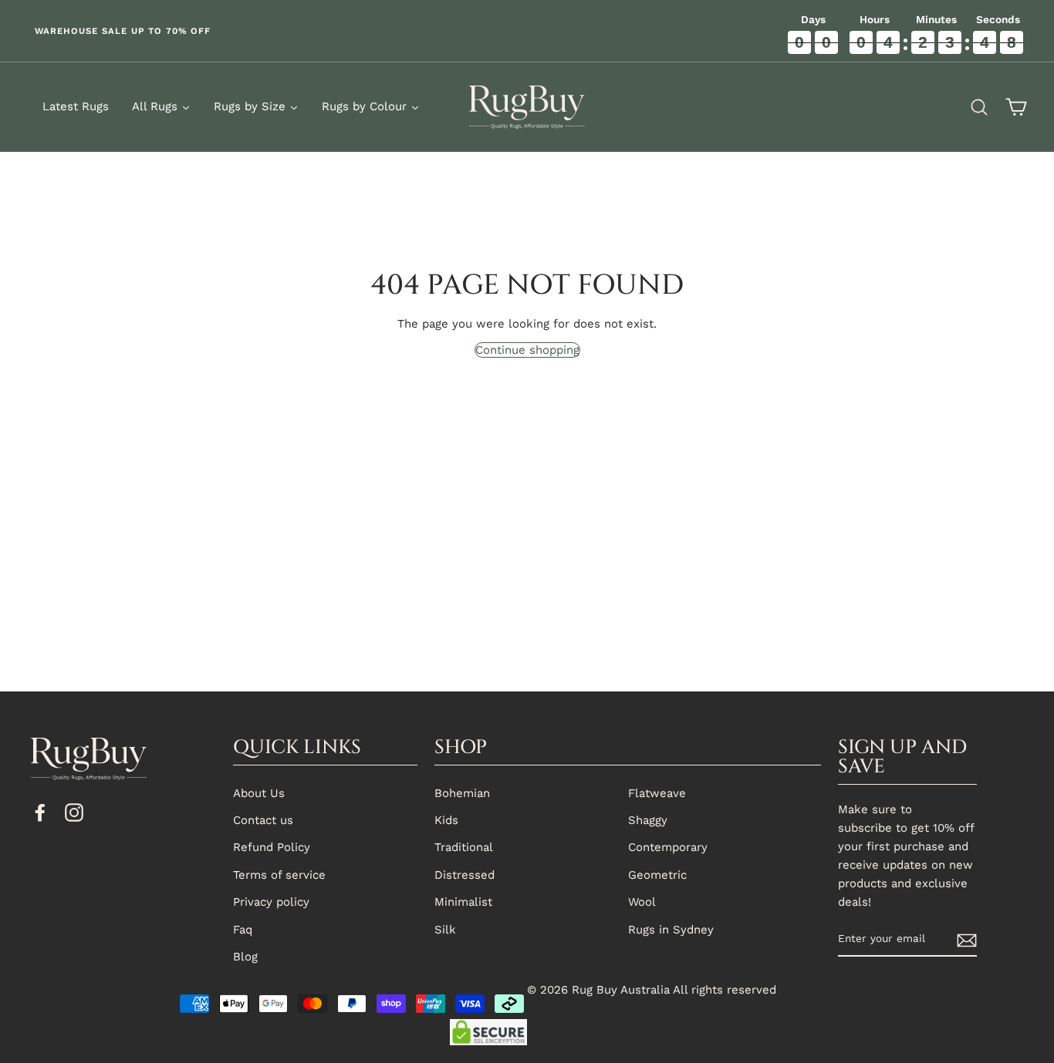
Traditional (463, 847)
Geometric (657, 875)
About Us (259, 793)
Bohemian (462, 793)
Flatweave (657, 793)
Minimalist (463, 902)
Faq (242, 930)
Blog (245, 957)
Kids (446, 820)
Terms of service (279, 875)
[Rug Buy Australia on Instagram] (74, 812)
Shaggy (647, 820)
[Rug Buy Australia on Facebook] (40, 812)
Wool (642, 902)
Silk (445, 930)
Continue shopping (527, 350)
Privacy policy (271, 902)
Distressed (464, 875)
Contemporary (668, 847)
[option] (263, 30)
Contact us (263, 820)
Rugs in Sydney (671, 930)
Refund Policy (271, 847)
